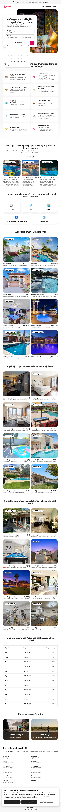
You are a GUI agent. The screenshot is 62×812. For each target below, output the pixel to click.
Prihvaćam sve (12, 802)
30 (27, 62)
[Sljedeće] (33, 156)
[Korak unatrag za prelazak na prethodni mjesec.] (8, 42)
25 (11, 62)
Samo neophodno (29, 802)
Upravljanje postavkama (46, 802)
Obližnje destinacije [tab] (8, 751)
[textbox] (13, 38)
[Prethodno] (27, 156)
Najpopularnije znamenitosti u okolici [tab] (40, 751)
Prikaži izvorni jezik (43, 2)
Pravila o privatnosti (28, 809)
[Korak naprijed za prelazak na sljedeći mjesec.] (27, 42)
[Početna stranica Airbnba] (7, 6)
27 (18, 62)
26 (15, 62)
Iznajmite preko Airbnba (49, 7)
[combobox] (20, 32)
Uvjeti (36, 809)
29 (24, 62)
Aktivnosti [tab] (55, 751)
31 (8, 65)
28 (21, 62)
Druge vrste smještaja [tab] (22, 751)
